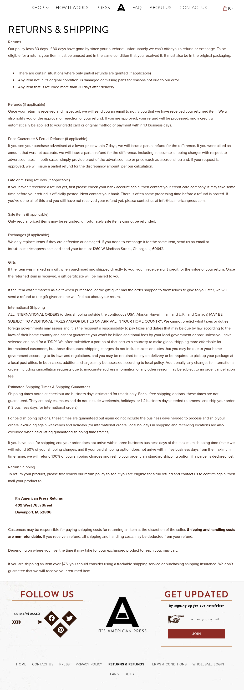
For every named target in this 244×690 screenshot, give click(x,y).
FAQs (114, 674)
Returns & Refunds (126, 664)
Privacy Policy (89, 664)
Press (64, 664)
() (228, 8)
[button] (40, 7)
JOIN (196, 634)
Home (21, 664)
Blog (129, 674)
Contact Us (42, 664)
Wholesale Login (208, 664)
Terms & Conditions (168, 664)
